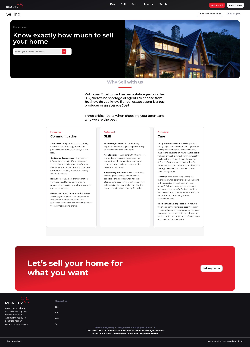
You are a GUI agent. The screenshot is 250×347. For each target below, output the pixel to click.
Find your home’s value (210, 14)
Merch (163, 4)
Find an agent (233, 14)
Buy (112, 4)
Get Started (217, 5)
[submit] (64, 51)
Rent (135, 4)
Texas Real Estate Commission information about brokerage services (125, 330)
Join (57, 324)
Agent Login (235, 5)
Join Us (148, 4)
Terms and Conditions (233, 341)
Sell (123, 4)
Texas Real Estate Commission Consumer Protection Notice (125, 333)
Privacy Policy (214, 341)
